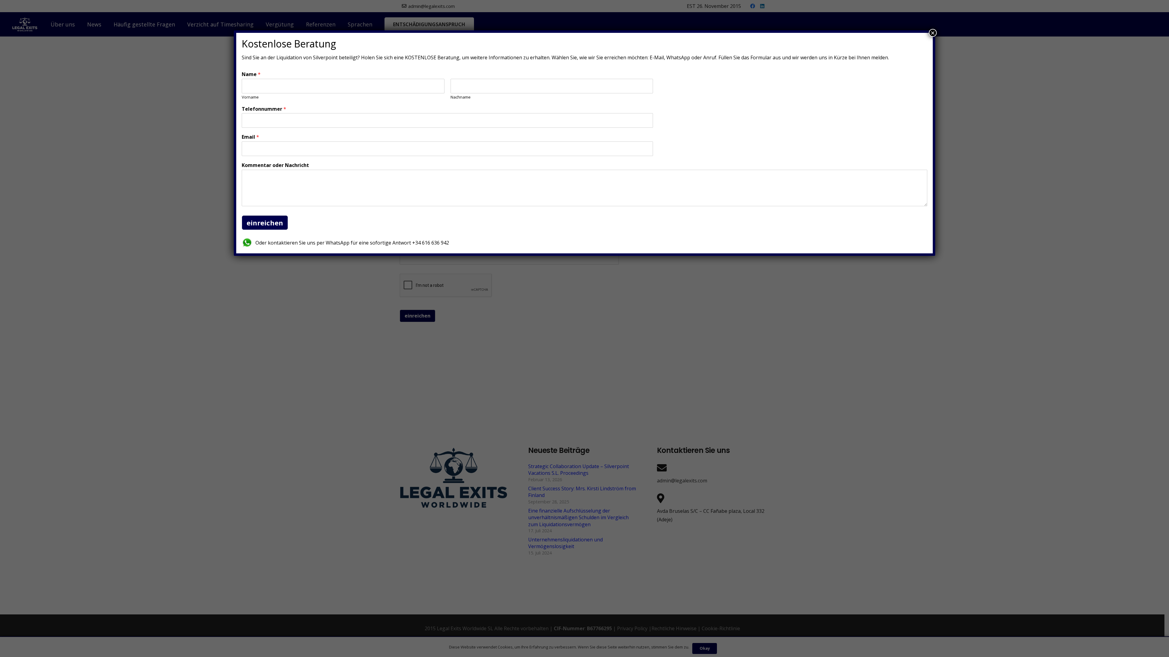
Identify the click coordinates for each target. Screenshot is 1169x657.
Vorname (250, 97)
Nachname (461, 97)
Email (250, 137)
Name (251, 74)
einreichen (265, 222)
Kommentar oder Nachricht (275, 165)
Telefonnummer (264, 109)
